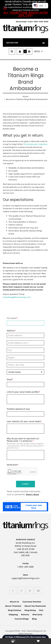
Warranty (37, 614)
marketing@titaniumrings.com (17, 297)
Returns (25, 614)
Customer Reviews (31, 601)
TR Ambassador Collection (35, 144)
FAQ (41, 610)
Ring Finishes (14, 610)
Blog (34, 618)
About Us (14, 601)
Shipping (13, 614)
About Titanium (13, 606)
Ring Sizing (30, 610)
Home (25, 96)
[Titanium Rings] (25, 32)
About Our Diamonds (35, 606)
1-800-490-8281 (40, 21)
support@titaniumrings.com (26, 578)
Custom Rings (22, 618)
